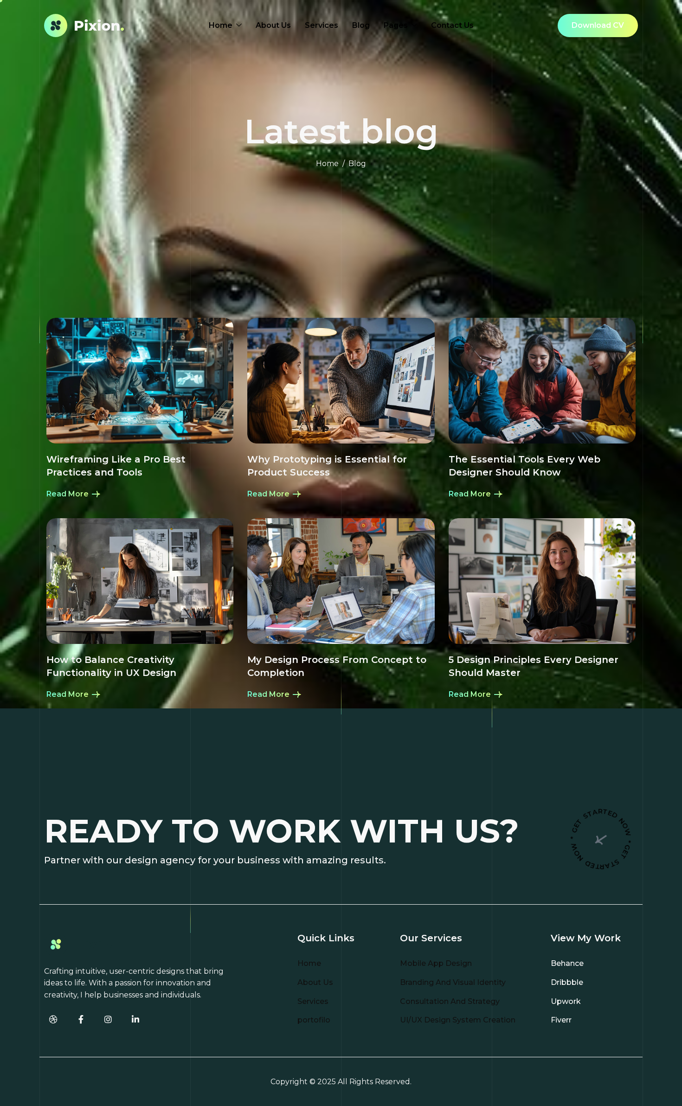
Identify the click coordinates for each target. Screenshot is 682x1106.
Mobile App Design (436, 963)
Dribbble (567, 982)
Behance (567, 963)
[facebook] (80, 1019)
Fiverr (561, 1020)
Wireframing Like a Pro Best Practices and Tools (116, 466)
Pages (396, 25)
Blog (361, 25)
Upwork (566, 1001)
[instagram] (108, 1019)
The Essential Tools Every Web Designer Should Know (524, 466)
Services (321, 25)
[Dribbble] (53, 1019)
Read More (68, 493)
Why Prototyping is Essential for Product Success (327, 466)
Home (220, 25)
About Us (273, 25)
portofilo (313, 1020)
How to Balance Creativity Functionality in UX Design (111, 666)
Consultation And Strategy (450, 1001)
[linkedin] (135, 1019)
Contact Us (452, 25)
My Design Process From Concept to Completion (336, 666)
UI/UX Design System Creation (457, 1020)
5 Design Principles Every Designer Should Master (533, 666)
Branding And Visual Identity (453, 982)
